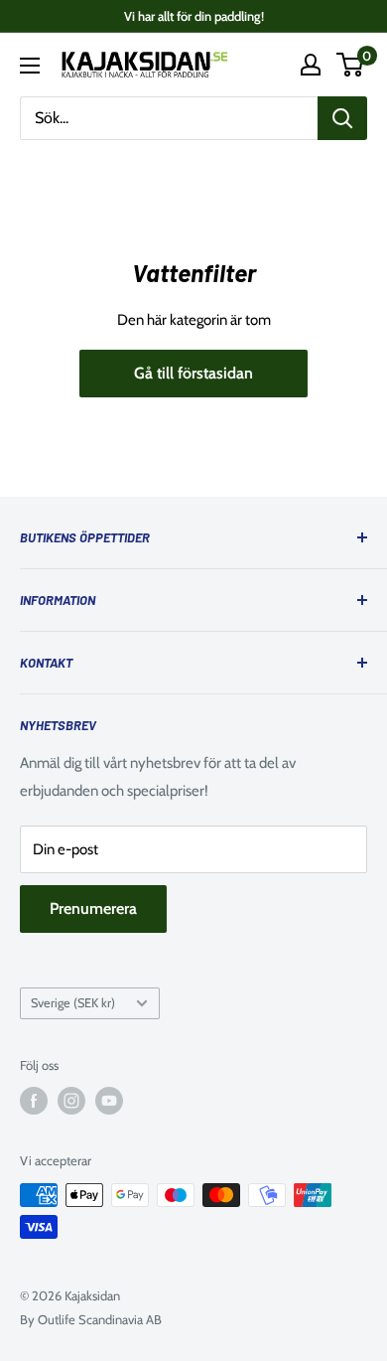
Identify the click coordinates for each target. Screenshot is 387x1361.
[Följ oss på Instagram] (71, 1101)
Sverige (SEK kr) (73, 1002)
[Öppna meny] (30, 66)
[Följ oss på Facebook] (34, 1101)
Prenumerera (93, 908)
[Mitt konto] (311, 65)
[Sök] (342, 118)
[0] (350, 64)
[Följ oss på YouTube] (109, 1101)
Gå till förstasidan (193, 373)
